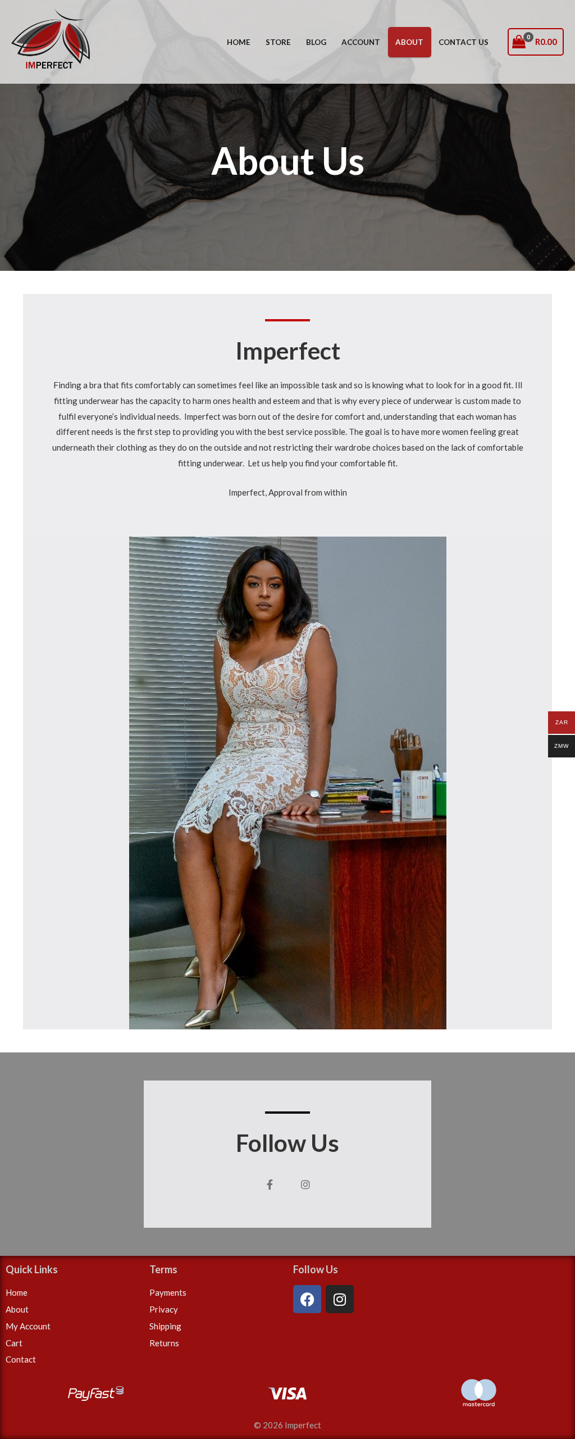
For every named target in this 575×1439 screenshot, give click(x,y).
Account (360, 42)
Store (278, 42)
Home (238, 42)
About (409, 42)
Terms (163, 1269)
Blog (316, 42)
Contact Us (464, 42)
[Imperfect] (50, 41)
